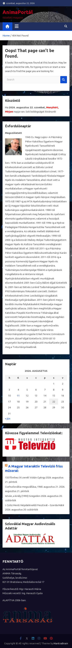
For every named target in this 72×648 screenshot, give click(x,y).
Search (63, 79)
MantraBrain (61, 643)
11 (18, 395)
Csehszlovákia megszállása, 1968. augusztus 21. (32, 486)
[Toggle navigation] (16, 26)
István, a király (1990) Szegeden (22, 496)
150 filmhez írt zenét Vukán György (25, 477)
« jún (7, 418)
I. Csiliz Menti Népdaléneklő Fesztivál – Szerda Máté (34, 505)
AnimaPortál (18, 12)
